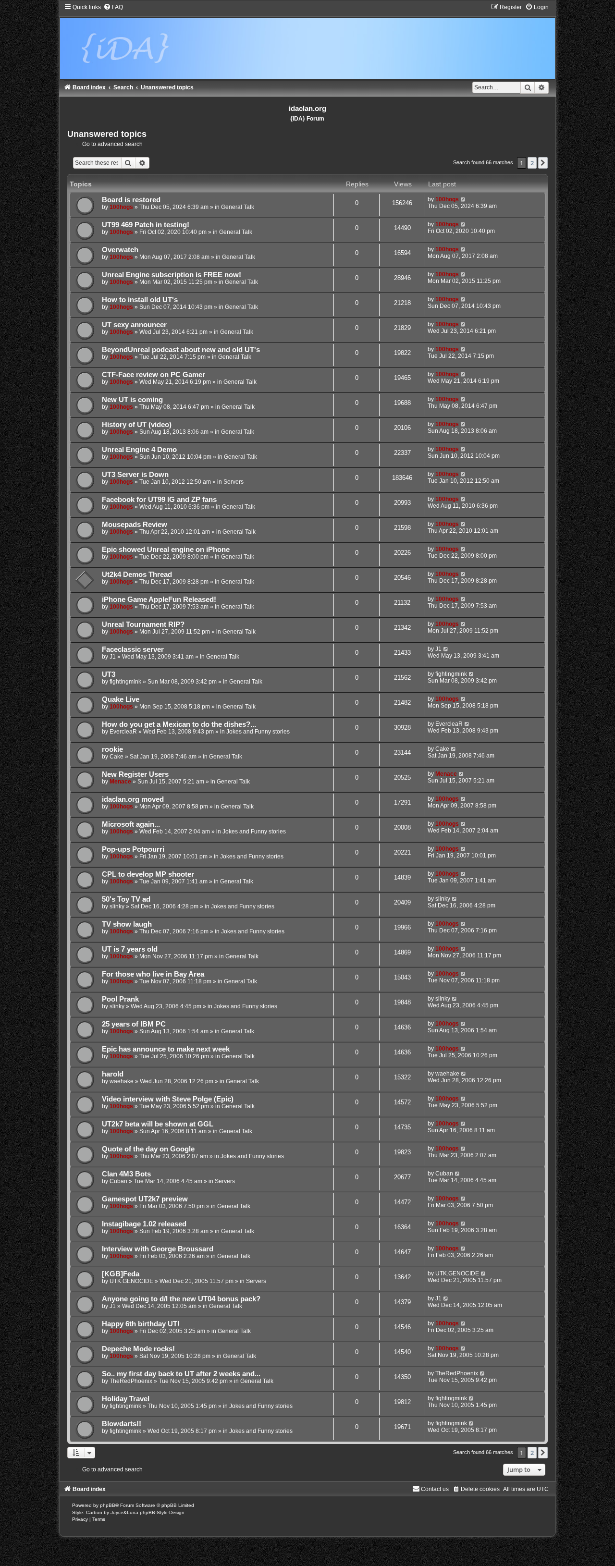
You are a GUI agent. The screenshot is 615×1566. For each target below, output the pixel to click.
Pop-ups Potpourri (133, 849)
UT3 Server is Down (135, 474)
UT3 (108, 674)
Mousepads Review (134, 524)
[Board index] (307, 41)
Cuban (118, 1181)
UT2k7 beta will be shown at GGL (157, 1124)
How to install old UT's (140, 300)
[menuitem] (113, 7)
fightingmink (125, 681)
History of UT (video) (137, 424)
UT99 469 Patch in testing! (145, 225)
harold (112, 1074)
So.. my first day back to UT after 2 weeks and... (181, 1374)
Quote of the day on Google (148, 1149)
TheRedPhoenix (131, 1381)
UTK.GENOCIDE (131, 1281)
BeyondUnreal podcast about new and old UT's (181, 350)
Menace (120, 781)
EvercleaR (123, 731)
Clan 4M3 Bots (126, 1174)
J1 (113, 656)
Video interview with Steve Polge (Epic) (168, 1099)
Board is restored (131, 200)
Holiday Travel (125, 1399)
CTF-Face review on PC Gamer (153, 375)
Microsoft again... (131, 824)
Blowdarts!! (121, 1424)
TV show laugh (127, 924)
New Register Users (135, 774)
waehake (122, 1081)
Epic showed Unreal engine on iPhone (166, 549)
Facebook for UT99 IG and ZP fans (159, 499)
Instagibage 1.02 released (144, 1224)
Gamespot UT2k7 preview (145, 1199)
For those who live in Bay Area (153, 974)
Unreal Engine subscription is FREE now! (171, 275)
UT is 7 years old (130, 949)
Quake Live (120, 699)
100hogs (121, 207)
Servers (233, 481)
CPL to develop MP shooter (148, 874)
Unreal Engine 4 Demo (139, 449)
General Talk (237, 207)
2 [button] (532, 163)
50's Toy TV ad (126, 899)
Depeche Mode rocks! (138, 1349)
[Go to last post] (463, 199)
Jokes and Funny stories (258, 731)
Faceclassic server (133, 649)
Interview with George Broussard (157, 1249)
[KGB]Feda (120, 1274)
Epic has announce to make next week (166, 1049)
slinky (117, 906)
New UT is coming (132, 400)
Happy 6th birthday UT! (141, 1324)
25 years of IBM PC (134, 1024)
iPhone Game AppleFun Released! (159, 599)
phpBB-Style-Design (162, 1512)
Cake (116, 756)
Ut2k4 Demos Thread (137, 574)
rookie (112, 749)
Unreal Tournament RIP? (143, 624)
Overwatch (120, 250)
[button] (543, 163)
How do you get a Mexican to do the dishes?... (179, 724)
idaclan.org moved (133, 799)
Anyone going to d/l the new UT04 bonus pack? (181, 1299)
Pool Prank (120, 999)
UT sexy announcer (134, 325)
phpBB (107, 1505)
